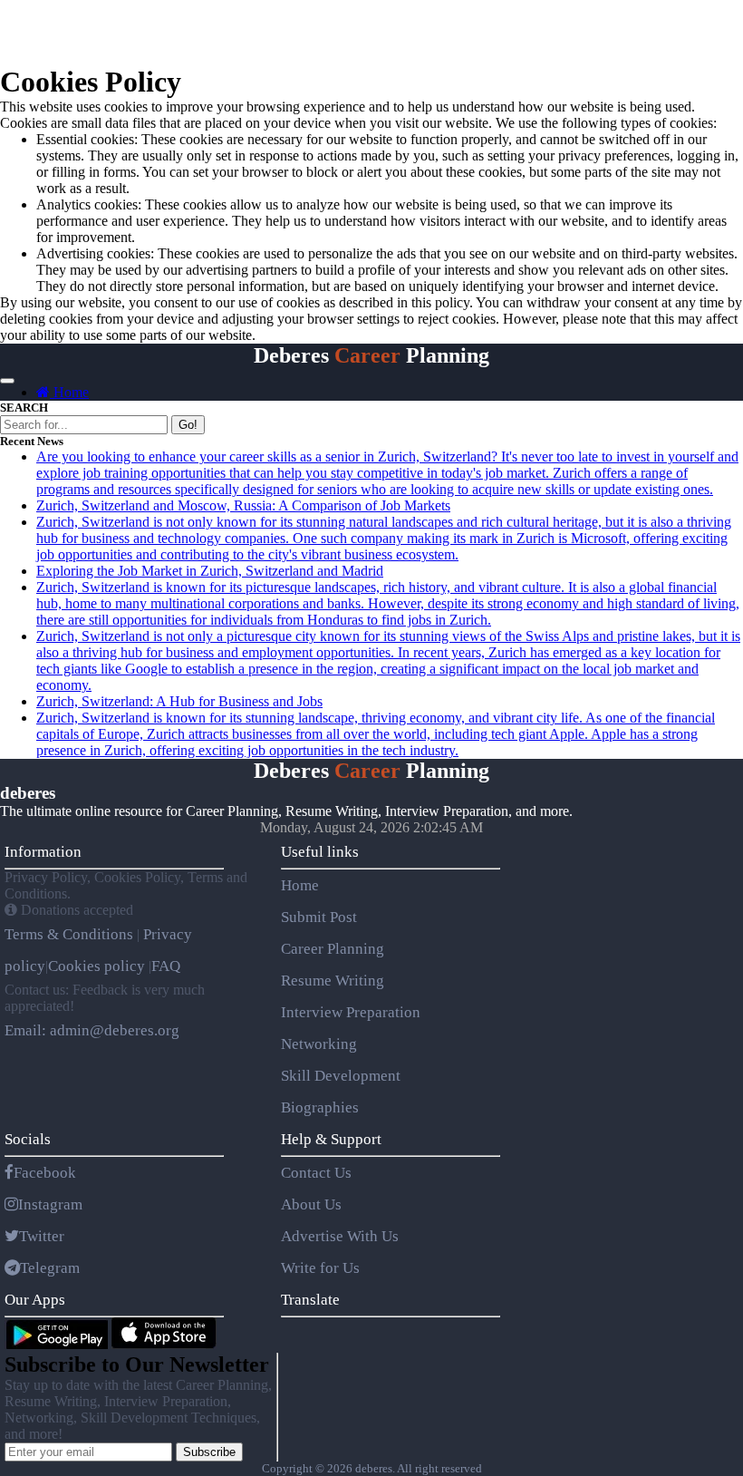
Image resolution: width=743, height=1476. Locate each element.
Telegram (50, 1268)
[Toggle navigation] (7, 381)
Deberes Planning (371, 355)
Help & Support (331, 1139)
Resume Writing (332, 980)
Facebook (45, 1172)
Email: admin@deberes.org (92, 1030)
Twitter (41, 1236)
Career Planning (332, 948)
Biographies (320, 1107)
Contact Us (316, 1172)
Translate (310, 1299)
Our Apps (35, 1299)
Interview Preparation (350, 1012)
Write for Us (320, 1268)
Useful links (320, 851)
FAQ (165, 966)
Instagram (50, 1204)
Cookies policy (96, 966)
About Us (311, 1204)
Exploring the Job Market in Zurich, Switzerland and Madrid (209, 570)
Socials (28, 1139)
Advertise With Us (340, 1236)
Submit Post (319, 917)
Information (43, 851)
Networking (319, 1044)
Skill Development (340, 1075)
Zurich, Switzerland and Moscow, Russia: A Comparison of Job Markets (243, 505)
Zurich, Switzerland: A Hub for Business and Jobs (179, 701)
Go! (188, 425)
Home (69, 392)
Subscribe (209, 1452)
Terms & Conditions (71, 934)
